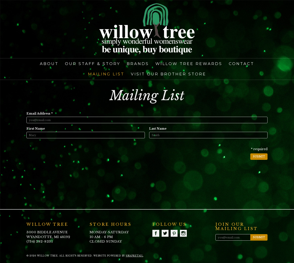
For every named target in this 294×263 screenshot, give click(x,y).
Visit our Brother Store (168, 74)
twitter (165, 233)
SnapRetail (134, 255)
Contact (241, 63)
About (49, 63)
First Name (35, 129)
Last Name (158, 129)
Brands (138, 63)
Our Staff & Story (92, 63)
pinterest (174, 233)
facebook (155, 233)
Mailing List (106, 74)
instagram (183, 233)
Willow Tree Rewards (188, 63)
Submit (259, 156)
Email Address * (39, 113)
